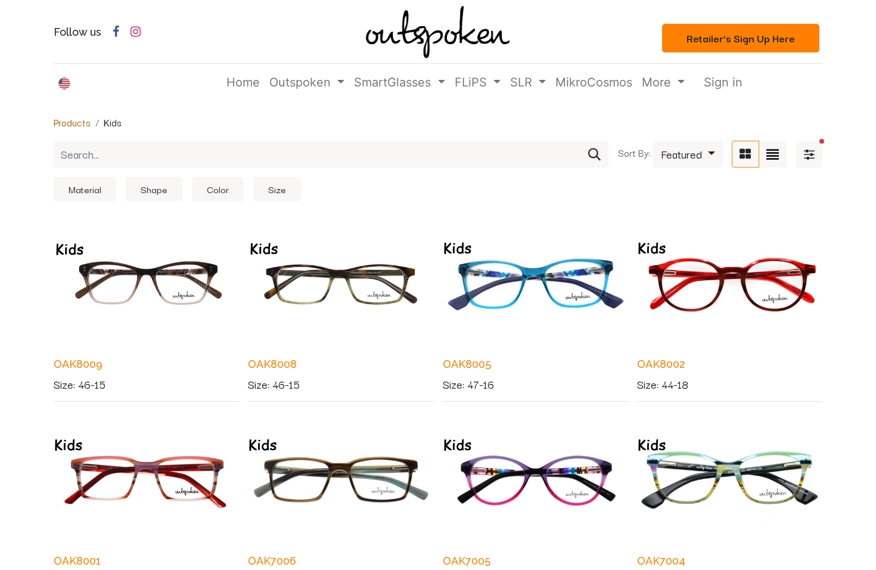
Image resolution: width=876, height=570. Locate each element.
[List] (773, 154)
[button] (688, 154)
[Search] (594, 154)
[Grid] (745, 154)
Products (72, 122)
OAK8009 (78, 364)
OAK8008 (272, 364)
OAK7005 (466, 560)
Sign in (723, 82)
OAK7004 (661, 560)
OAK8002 (661, 364)
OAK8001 (77, 560)
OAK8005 (467, 364)
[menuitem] (243, 82)
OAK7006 (272, 560)
